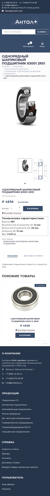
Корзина (6, 489)
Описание (12, 256)
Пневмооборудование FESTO (16, 427)
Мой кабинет (8, 484)
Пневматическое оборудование (17, 423)
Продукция (18, 66)
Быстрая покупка (12, 213)
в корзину (25, 335)
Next (46, 343)
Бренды (6, 454)
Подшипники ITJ (10, 400)
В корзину (33, 208)
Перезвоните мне (13, 11)
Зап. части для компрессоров (16, 418)
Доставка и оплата (33, 256)
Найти (42, 32)
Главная (5, 66)
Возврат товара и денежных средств (20, 467)
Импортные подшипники (16, 69)
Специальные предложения (15, 432)
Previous (43, 343)
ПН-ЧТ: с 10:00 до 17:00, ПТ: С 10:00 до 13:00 (21, 8)
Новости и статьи (10, 449)
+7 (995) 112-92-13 (10, 3)
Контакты (6, 458)
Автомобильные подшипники (16, 409)
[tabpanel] (25, 166)
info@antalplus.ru (11, 5)
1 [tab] (25, 183)
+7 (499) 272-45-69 (29, 3)
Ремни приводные (11, 414)
